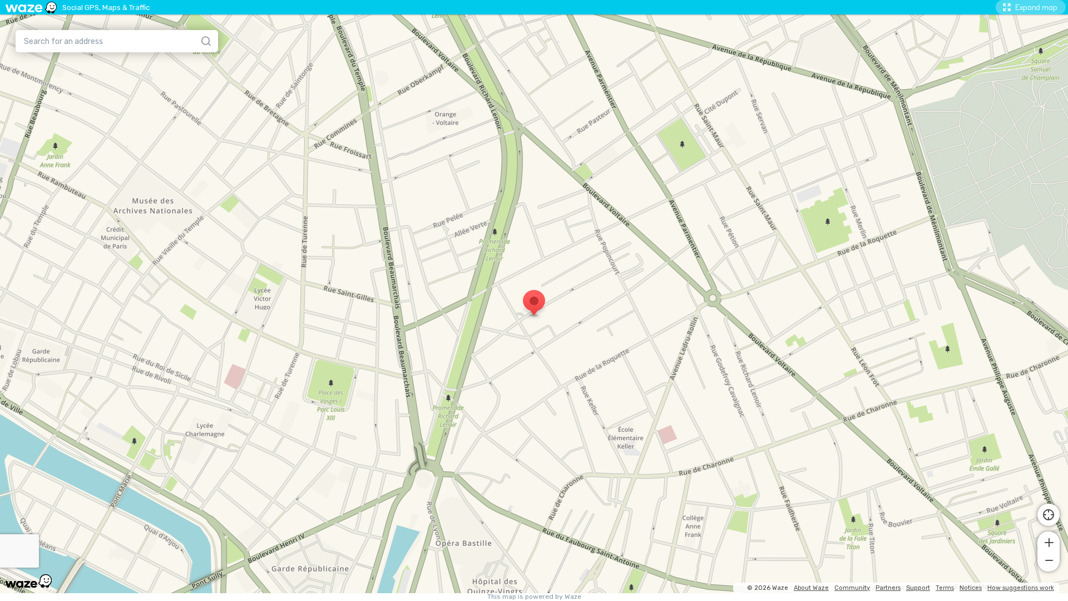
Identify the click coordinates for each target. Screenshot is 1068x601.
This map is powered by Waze (534, 596)
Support (918, 588)
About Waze (811, 588)
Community (852, 588)
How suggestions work (1020, 588)
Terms (945, 588)
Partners (888, 588)
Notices (971, 588)
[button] (1048, 541)
